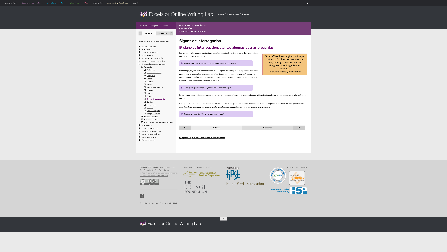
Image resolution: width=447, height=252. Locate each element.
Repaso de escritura (148, 140)
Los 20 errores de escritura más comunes (158, 122)
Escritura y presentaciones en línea (153, 61)
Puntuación (148, 67)
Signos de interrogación (156, 99)
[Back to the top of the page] (223, 218)
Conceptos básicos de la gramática (154, 64)
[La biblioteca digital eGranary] (296, 185)
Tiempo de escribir (153, 114)
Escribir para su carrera (149, 137)
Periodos (150, 96)
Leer (151, 25)
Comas (149, 79)
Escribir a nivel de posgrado (151, 131)
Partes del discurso (151, 117)
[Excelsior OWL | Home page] (177, 14)
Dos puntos (151, 76)
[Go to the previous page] (185, 127)
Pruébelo (150, 108)
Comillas (150, 102)
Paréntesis (150, 93)
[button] (140, 47)
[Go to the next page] (299, 127)
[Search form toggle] (307, 3)
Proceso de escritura (149, 47)
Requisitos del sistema (149, 203)
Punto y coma (151, 105)
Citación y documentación (150, 52)
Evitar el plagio (147, 125)
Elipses (149, 85)
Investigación (146, 50)
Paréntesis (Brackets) (154, 73)
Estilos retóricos (147, 55)
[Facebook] (142, 197)
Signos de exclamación (155, 87)
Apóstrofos (151, 70)
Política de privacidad (168, 203)
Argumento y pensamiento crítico (153, 58)
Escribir (144, 25)
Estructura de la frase (151, 120)
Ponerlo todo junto (153, 111)
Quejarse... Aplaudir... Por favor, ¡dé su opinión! (202, 137)
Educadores (161, 25)
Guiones (150, 82)
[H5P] (288, 194)
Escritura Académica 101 (150, 128)
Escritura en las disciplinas (151, 134)
